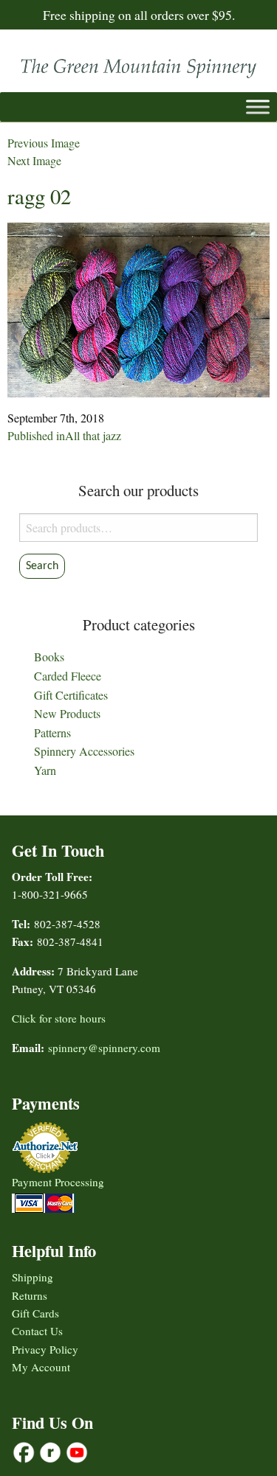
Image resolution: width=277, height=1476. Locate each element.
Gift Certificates (71, 695)
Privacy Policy (45, 1349)
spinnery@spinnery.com (104, 1047)
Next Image (34, 160)
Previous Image (43, 142)
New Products (67, 713)
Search (42, 566)
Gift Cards (35, 1313)
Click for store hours (59, 1018)
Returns (29, 1295)
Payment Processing (58, 1181)
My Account (41, 1367)
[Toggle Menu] (258, 107)
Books (49, 656)
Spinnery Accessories (84, 751)
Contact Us (37, 1330)
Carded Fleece (67, 675)
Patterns (52, 732)
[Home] (138, 64)
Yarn (45, 770)
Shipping (32, 1277)
